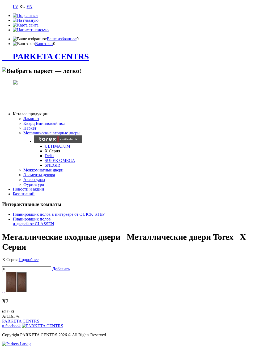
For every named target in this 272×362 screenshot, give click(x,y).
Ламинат (31, 118)
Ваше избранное (61, 39)
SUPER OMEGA (60, 160)
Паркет (29, 128)
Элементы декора (39, 175)
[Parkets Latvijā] (16, 344)
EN (29, 6)
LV (15, 6)
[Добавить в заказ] (4, 291)
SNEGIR (52, 165)
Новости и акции (28, 189)
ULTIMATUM (57, 146)
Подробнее (29, 259)
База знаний (24, 194)
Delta (49, 155)
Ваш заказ (44, 43)
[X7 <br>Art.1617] (16, 291)
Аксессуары (34, 179)
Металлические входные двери (51, 133)
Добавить (61, 269)
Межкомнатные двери (43, 170)
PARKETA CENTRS (51, 56)
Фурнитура (33, 184)
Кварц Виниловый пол (44, 123)
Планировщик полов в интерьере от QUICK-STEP (59, 214)
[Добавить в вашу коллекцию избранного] (2, 291)
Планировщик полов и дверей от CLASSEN (33, 221)
